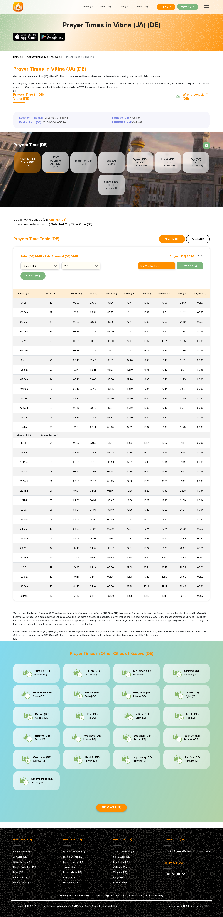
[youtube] (178, 874)
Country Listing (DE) (37, 57)
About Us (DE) (107, 6)
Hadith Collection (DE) (24, 867)
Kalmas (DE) (69, 877)
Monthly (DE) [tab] (172, 239)
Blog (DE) (124, 6)
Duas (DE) (18, 872)
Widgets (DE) (120, 872)
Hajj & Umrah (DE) (122, 862)
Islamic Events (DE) (73, 857)
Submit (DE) (33, 276)
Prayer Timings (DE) (23, 852)
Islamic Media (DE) (72, 872)
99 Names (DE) (71, 882)
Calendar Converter (123, 867)
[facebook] (164, 874)
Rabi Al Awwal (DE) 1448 (61, 256)
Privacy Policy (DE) (177, 906)
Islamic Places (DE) (22, 882)
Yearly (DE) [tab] (198, 239)
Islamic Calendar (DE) (74, 852)
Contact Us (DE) (143, 6)
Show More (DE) (111, 807)
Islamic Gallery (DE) (73, 862)
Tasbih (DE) (69, 867)
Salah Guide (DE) (121, 857)
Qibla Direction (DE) (23, 862)
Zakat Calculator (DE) (124, 852)
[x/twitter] (183, 874)
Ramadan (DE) (20, 877)
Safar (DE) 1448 (31, 256)
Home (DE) (88, 6)
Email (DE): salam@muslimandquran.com (186, 851)
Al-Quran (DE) (20, 857)
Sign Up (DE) (187, 6)
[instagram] (168, 874)
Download (188, 266)
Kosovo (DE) (57, 57)
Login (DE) (166, 6)
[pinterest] (173, 874)
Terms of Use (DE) (199, 906)
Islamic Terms (120, 882)
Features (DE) (82, 895)
